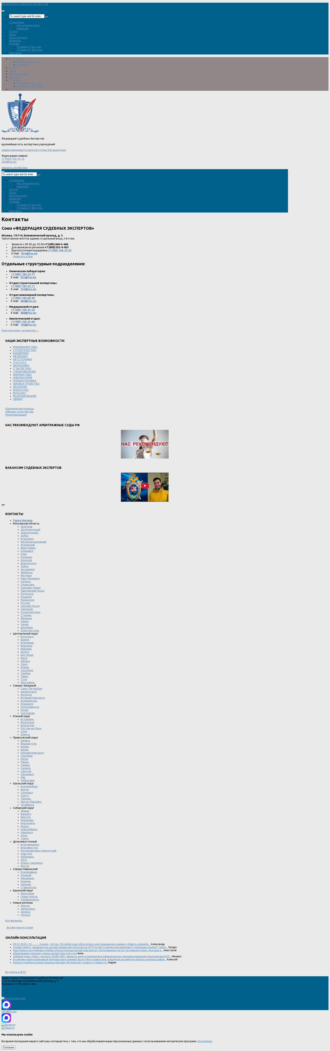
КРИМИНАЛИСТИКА (25, 347)
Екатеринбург (29, 786)
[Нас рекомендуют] (144, 444)
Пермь (25, 762)
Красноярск (28, 823)
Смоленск (27, 670)
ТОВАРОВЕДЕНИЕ (24, 371)
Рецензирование (16, 414)
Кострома (27, 655)
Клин (24, 554)
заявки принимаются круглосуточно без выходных (34, 150)
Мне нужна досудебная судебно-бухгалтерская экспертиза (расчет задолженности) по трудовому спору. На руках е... (88, 950)
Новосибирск (29, 829)
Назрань (26, 881)
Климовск (27, 551)
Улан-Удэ (26, 853)
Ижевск (25, 740)
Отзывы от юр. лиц (29, 46)
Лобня (24, 566)
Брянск (25, 639)
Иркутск (26, 817)
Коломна (26, 557)
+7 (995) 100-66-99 (23, 297)
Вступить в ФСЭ (15, 972)
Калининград (29, 700)
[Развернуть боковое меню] (3, 504)
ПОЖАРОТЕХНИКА (24, 380)
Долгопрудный (30, 529)
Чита (24, 859)
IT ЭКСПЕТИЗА (22, 368)
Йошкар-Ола (28, 743)
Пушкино (26, 596)
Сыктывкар (28, 713)
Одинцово (27, 584)
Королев (26, 560)
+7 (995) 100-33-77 (23, 274)
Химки (25, 621)
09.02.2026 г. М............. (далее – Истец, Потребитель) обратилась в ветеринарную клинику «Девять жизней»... (81, 944)
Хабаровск (27, 856)
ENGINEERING (21, 353)
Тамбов (25, 673)
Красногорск (29, 563)
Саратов (26, 771)
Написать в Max (23, 256)
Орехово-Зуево (31, 587)
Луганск (25, 914)
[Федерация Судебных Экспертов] (20, 132)
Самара (25, 765)
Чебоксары (28, 780)
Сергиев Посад (30, 606)
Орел (24, 664)
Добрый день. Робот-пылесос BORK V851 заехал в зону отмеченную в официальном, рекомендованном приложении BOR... (92, 956)
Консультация (18, 37)
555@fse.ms (28, 277)
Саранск (26, 768)
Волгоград (28, 722)
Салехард (27, 792)
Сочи (24, 731)
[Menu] (3, 10)
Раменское (27, 599)
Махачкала (27, 878)
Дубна (24, 535)
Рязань (25, 667)
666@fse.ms (28, 301)
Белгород (27, 636)
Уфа (23, 777)
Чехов (24, 624)
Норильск (27, 832)
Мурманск (27, 703)
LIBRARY (18, 399)
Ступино (26, 615)
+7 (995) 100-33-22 (23, 309)
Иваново (26, 648)
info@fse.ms (9, 161)
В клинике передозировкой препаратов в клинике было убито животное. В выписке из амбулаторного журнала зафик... (89, 959)
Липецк (25, 661)
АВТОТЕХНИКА (22, 359)
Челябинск (27, 804)
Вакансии (22, 28)
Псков (24, 710)
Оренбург (27, 755)
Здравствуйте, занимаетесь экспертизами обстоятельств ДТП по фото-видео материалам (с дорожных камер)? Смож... (90, 947)
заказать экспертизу (15, 167)
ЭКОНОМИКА (21, 365)
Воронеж (26, 645)
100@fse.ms (28, 324)
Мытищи (26, 575)
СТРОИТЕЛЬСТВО (24, 350)
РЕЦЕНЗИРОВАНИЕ (24, 396)
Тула (24, 679)
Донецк (26, 911)
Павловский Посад (32, 590)
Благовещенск (30, 844)
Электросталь (30, 630)
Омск (24, 835)
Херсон (25, 905)
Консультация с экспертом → (20, 330)
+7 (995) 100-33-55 (13, 158)
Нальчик (26, 884)
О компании (16, 22)
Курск (24, 658)
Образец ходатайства (19, 411)
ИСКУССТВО (21, 389)
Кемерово (27, 820)
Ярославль (28, 682)
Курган (25, 789)
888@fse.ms (28, 312)
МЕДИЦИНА (20, 356)
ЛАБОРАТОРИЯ (22, 377)
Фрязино (26, 618)
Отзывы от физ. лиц (30, 49)
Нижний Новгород (32, 752)
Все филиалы (13, 920)
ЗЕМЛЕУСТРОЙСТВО (26, 383)
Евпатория (27, 893)
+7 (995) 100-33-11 (23, 286)
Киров (24, 749)
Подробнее (204, 1041)
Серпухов (27, 609)
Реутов (25, 603)
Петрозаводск (30, 707)
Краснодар (27, 725)
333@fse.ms (28, 289)
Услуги (13, 31)
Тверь (24, 676)
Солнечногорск (30, 612)
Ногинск (26, 581)
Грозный (26, 875)
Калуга (25, 651)
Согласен (8, 1047)
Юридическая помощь (19, 408)
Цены (12, 34)
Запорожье (28, 908)
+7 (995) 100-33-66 (23, 321)
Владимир (27, 642)
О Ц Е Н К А (19, 362)
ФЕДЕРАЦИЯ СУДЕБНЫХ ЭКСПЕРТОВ (25, 4)
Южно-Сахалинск (32, 862)
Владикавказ (29, 872)
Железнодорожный (33, 541)
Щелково (27, 627)
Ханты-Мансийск (31, 801)
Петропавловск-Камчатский (38, 850)
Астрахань (27, 719)
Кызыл (25, 826)
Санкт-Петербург (31, 688)
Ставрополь (28, 887)
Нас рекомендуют (28, 25)
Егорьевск (27, 538)
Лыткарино (28, 569)
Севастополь (29, 896)
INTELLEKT (19, 392)
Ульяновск (27, 774)
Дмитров (26, 526)
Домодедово (29, 532)
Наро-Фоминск (30, 578)
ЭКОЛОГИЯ (20, 386)
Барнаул (26, 814)
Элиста (25, 734)
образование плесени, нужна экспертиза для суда (45, 953)
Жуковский (28, 544)
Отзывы (14, 43)
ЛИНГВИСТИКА (22, 374)
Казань (25, 746)
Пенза (24, 758)
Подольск (27, 593)
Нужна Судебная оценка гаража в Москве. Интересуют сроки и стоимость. (60, 962)
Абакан (25, 810)
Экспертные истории (19, 927)
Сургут (25, 795)
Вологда (26, 694)
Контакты (15, 52)
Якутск (25, 866)
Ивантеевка (28, 547)
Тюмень (26, 798)
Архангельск (29, 691)
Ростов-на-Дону (31, 728)
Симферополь (30, 899)
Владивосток (29, 847)
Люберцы (27, 572)
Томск (25, 838)
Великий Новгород (33, 697)
